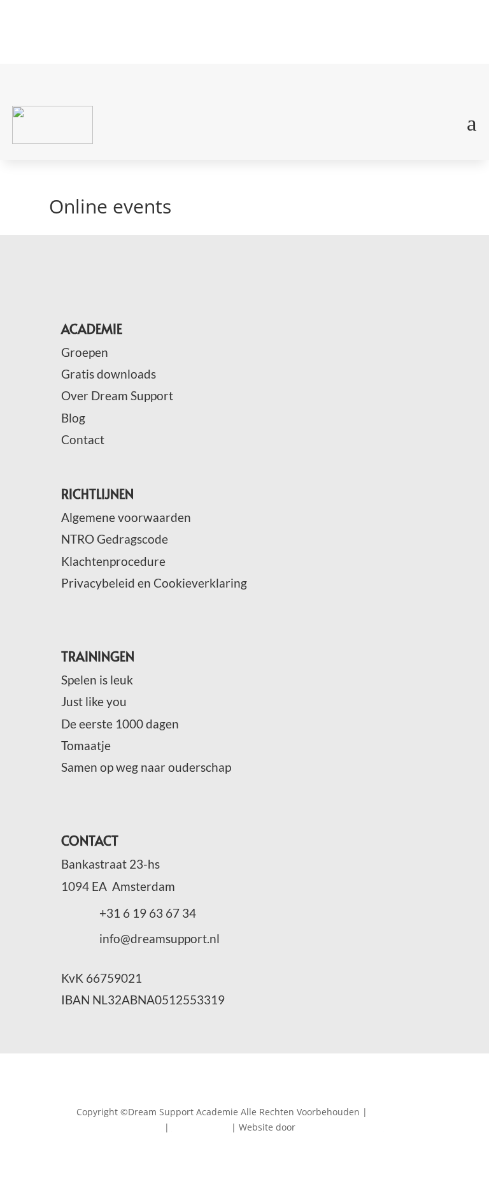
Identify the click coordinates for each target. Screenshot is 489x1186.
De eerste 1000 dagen (120, 723)
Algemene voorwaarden (126, 517)
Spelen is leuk (97, 679)
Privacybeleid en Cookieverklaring (154, 582)
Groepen (84, 352)
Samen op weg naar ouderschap (146, 767)
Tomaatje (86, 745)
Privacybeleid (200, 1127)
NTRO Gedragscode (114, 539)
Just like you (94, 701)
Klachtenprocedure (113, 561)
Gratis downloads (108, 373)
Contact (82, 439)
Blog (73, 417)
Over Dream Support (117, 395)
